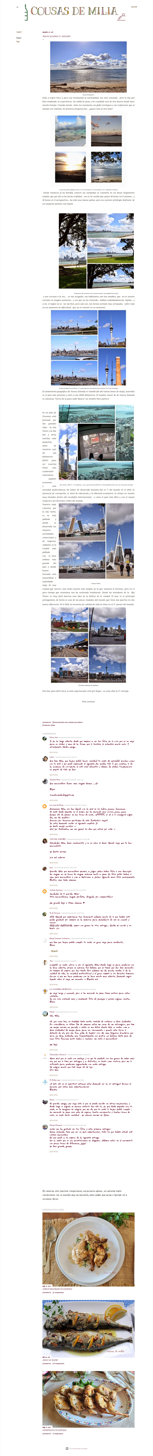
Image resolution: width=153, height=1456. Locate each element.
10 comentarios (58, 1292)
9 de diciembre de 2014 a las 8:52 (76, 805)
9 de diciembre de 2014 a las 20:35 (84, 989)
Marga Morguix (56, 1125)
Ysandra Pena (55, 780)
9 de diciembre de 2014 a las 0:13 (66, 757)
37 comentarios (58, 1363)
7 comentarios (57, 1433)
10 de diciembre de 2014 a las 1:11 (66, 1012)
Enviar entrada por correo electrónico (67, 722)
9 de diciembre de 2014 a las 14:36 (82, 938)
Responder (54, 752)
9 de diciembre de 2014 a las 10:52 (65, 867)
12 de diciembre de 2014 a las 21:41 (66, 1100)
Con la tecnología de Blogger (78, 1448)
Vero (51, 961)
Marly (52, 1012)
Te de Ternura (55, 913)
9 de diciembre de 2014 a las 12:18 (75, 890)
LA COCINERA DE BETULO (61, 989)
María (52, 1100)
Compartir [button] (19, 32)
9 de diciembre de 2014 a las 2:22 (72, 780)
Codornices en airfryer (54, 1430)
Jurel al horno (50, 1360)
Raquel (54, 951)
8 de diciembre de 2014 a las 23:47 (70, 737)
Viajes (18, 42)
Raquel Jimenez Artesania (60, 938)
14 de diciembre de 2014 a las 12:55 (74, 1125)
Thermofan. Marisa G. (58, 1055)
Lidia (52, 757)
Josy (51, 868)
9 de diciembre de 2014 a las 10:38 (78, 839)
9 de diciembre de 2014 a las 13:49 (72, 913)
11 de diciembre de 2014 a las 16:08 (72, 1080)
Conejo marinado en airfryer (57, 1289)
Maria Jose (54, 737)
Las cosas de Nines (57, 805)
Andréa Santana (56, 890)
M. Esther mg (55, 1080)
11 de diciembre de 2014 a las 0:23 (79, 1055)
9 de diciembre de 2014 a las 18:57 (65, 961)
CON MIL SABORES (58, 839)
